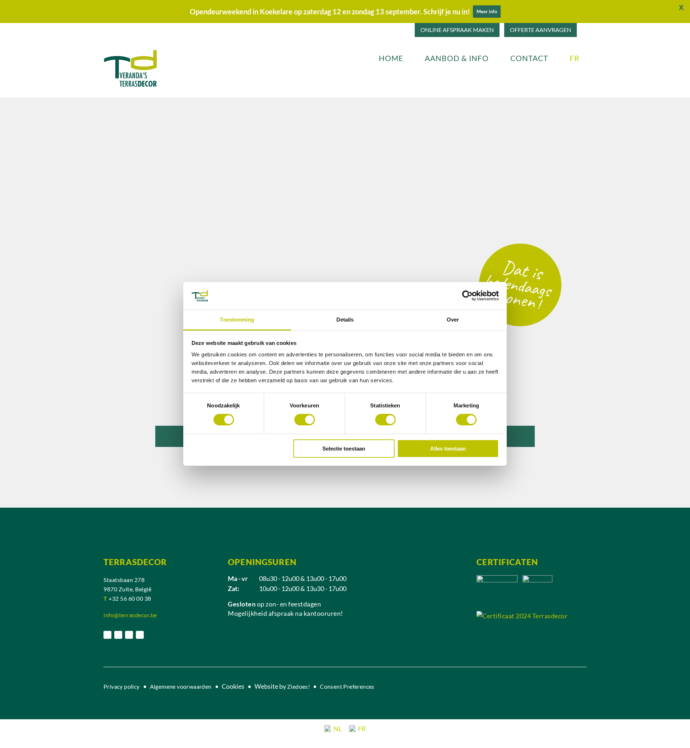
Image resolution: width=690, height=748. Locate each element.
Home (391, 58)
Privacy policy (122, 686)
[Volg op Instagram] (118, 635)
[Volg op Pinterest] (129, 635)
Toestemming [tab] (237, 320)
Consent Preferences (347, 686)
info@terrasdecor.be (130, 614)
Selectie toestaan (343, 448)
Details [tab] (345, 320)
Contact (529, 58)
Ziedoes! (298, 686)
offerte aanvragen (540, 29)
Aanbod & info (457, 58)
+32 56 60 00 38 (130, 598)
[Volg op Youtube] (140, 635)
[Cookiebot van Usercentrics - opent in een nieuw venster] (467, 295)
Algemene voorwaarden (181, 686)
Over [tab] (453, 320)
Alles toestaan (448, 448)
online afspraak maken (457, 29)
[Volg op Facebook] (107, 635)
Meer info (487, 11)
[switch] (304, 419)
